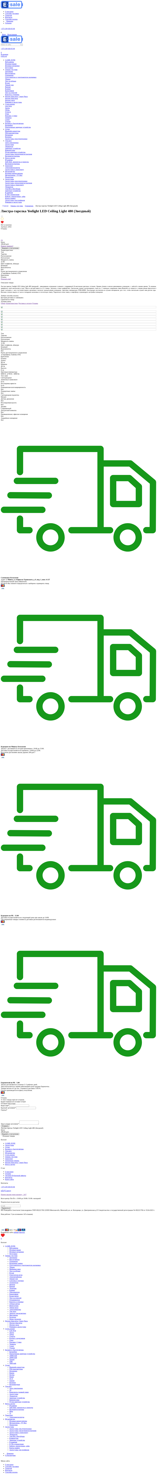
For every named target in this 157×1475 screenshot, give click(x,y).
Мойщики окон (15, 1269)
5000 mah (12, 1363)
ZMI (10, 1361)
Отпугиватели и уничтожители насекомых (25, 1265)
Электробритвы (15, 1309)
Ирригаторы (13, 1306)
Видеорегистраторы (16, 1409)
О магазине (9, 1172)
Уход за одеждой (15, 1298)
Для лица (12, 1311)
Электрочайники (15, 1277)
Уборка (12, 1267)
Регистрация (12, 34)
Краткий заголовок (8, 1108)
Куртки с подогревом (17, 1338)
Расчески (12, 1317)
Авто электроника (16, 1388)
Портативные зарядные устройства (22, 1354)
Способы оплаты (11, 1472)
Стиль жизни (10, 1155)
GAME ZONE (10, 1143)
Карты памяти (14, 1448)
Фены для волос (15, 1319)
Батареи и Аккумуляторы (14, 1149)
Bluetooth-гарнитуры (16, 1367)
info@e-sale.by (6, 1191)
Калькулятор (14, 1296)
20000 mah (13, 1357)
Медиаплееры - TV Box (18, 1423)
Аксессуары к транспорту (18, 1432)
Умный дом (13, 1279)
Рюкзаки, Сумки (15, 1342)
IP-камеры (13, 1406)
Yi (10, 1413)
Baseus (11, 1373)
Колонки (12, 1382)
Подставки (13, 1254)
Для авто (8, 1151)
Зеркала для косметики (17, 1313)
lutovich (22, 1232)
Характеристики (12, 303)
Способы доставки (12, 1466)
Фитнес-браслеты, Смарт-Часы (16, 1162)
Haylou (11, 1375)
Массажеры (13, 1315)
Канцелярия (13, 1294)
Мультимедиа (10, 1153)
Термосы (12, 1344)
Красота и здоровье (16, 1302)
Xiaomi (11, 1359)
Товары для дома (11, 1157)
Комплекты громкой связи (19, 1392)
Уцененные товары (12, 1161)
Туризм (12, 1348)
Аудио (7, 1147)
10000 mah (13, 1356)
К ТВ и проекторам (16, 1444)
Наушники (13, 1371)
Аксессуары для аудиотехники (20, 1429)
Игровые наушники (16, 1252)
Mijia (11, 1411)
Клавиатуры (13, 1438)
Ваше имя (5, 1106)
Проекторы (13, 1425)
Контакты (8, 1177)
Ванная (12, 1286)
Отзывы (35, 303)
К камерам (13, 1442)
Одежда (12, 1336)
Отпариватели (14, 1300)
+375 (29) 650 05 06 (8, 29)
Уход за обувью (14, 1271)
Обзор (3, 303)
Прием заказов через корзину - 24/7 (13, 1194)
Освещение (13, 1261)
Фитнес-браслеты (15, 1323)
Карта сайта (9, 1179)
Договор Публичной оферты (15, 1175)
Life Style (12, 1331)
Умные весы (13, 1307)
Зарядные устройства (17, 1398)
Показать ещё (6, 279)
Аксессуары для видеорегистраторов (22, 1431)
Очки (11, 1340)
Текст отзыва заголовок (10, 1124)
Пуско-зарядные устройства (19, 1402)
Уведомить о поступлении (10, 248)
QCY (11, 1379)
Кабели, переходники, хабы (19, 1446)
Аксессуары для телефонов (19, 1450)
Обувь (11, 1334)
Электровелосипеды (16, 1417)
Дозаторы (12, 1288)
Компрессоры (14, 1400)
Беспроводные (14, 1384)
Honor (11, 1377)
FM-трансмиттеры (16, 1369)
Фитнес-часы (14, 1325)
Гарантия (8, 1468)
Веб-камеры (13, 1248)
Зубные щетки (14, 1304)
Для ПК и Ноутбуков (17, 1436)
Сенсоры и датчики (16, 1281)
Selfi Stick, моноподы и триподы (21, 1407)
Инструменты (14, 1259)
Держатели (13, 1396)
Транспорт (9, 1159)
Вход (4, 34)
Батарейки (13, 1352)
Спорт (11, 1346)
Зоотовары (13, 1258)
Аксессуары (9, 1145)
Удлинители (13, 1282)
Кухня (11, 1273)
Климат (12, 1290)
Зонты (11, 1332)
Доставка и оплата (25, 303)
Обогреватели (14, 1292)
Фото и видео (10, 1164)
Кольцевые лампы (16, 1263)
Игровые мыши (15, 1250)
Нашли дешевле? (7, 246)
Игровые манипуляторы (18, 1421)
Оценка (4, 1110)
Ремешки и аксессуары (17, 1327)
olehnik (16, 1232)
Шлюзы (12, 1284)
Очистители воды (15, 1275)
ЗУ (10, 1390)
